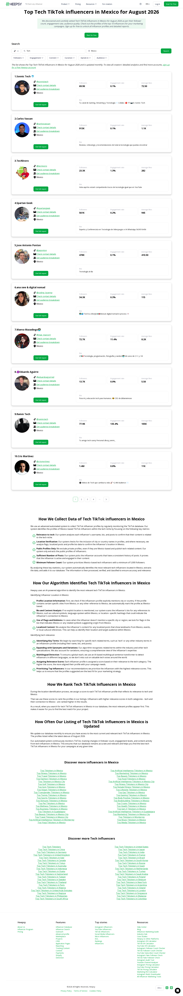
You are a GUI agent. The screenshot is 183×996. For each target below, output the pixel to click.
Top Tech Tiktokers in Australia (51, 866)
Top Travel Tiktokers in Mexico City (51, 817)
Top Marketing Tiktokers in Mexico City (131, 814)
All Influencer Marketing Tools (149, 976)
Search (166, 51)
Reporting (60, 946)
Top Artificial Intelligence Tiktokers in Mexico (131, 770)
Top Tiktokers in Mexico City (51, 781)
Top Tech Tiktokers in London (131, 890)
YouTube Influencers (103, 929)
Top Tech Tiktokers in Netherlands (131, 868)
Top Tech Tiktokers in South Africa (51, 898)
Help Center (142, 927)
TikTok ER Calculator (145, 943)
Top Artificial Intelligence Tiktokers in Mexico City (131, 781)
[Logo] (14, 4)
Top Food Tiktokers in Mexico (131, 778)
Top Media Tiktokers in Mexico (131, 822)
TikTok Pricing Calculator (147, 969)
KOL (96, 939)
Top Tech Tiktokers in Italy (51, 857)
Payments (60, 953)
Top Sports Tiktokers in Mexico (51, 798)
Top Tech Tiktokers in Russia (131, 863)
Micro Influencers (102, 936)
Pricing (78, 4)
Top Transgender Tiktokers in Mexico (51, 792)
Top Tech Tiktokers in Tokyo (51, 863)
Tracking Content (63, 948)
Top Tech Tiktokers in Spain (131, 866)
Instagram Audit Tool (145, 960)
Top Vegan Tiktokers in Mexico (51, 789)
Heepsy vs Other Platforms (148, 939)
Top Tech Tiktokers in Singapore (131, 893)
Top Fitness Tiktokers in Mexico (51, 773)
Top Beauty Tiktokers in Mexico (131, 776)
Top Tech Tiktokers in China (51, 849)
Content (59, 950)
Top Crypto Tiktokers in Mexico (131, 803)
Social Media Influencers (104, 934)
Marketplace (61, 936)
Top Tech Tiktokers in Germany (51, 852)
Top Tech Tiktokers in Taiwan (51, 876)
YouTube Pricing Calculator (148, 967)
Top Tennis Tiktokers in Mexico (51, 795)
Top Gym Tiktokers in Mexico (51, 787)
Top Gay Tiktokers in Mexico (131, 792)
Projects (59, 939)
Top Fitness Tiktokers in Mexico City (131, 784)
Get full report (40, 105)
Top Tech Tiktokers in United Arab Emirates (51, 890)
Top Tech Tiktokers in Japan (131, 849)
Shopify (59, 955)
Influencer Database (64, 927)
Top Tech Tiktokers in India (131, 852)
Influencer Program (25, 929)
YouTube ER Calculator (146, 946)
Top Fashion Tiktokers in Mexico (51, 778)
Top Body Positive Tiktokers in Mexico (131, 798)
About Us (21, 927)
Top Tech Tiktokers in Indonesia (51, 868)
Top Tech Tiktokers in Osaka (51, 871)
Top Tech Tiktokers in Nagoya (51, 893)
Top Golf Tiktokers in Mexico (51, 784)
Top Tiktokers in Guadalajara (51, 811)
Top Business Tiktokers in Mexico (51, 809)
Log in (157, 4)
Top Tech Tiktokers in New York (131, 882)
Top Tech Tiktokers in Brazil (131, 857)
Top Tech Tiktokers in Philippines (51, 896)
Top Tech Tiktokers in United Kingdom (51, 855)
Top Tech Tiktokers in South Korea (131, 860)
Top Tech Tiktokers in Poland (131, 876)
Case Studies (142, 936)
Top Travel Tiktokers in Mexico (51, 776)
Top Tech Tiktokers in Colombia (131, 898)
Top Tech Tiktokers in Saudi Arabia (131, 874)
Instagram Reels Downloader (149, 974)
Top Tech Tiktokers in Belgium (131, 879)
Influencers (99, 943)
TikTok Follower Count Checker (149, 950)
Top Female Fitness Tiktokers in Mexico (131, 787)
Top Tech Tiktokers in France (131, 855)
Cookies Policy (95, 991)
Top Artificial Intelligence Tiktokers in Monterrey (51, 819)
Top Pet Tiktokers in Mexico (51, 803)
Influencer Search (63, 929)
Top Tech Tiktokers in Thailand (51, 882)
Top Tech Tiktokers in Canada (51, 860)
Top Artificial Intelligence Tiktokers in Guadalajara (131, 811)
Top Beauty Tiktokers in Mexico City (51, 814)
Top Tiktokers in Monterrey (131, 817)
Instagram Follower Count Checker (151, 948)
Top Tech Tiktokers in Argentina (131, 885)
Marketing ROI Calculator (147, 972)
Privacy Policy (66, 991)
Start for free (91, 35)
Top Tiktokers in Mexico (51, 770)
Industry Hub (142, 934)
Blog (139, 929)
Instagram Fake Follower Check (149, 955)
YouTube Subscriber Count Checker (151, 953)
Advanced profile (62, 934)
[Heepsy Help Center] (140, 4)
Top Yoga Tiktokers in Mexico (52, 822)
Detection (60, 957)
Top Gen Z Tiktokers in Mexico (131, 809)
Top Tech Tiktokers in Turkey (132, 871)
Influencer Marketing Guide (148, 932)
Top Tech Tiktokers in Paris (52, 885)
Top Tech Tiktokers (51, 846)
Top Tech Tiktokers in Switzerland (51, 874)
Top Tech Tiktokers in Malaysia (131, 896)
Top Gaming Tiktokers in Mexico (131, 795)
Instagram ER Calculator (146, 941)
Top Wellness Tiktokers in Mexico (51, 806)
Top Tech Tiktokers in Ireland (131, 887)
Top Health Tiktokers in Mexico (131, 806)
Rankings (98, 941)
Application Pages (63, 943)
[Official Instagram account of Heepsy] (167, 987)
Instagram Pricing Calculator (148, 965)
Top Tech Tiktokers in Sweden (51, 879)
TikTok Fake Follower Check (148, 957)
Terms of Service (80, 991)
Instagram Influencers (103, 927)
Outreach (59, 932)
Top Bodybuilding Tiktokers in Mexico (131, 800)
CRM (58, 941)
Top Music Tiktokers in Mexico (131, 819)
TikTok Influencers (102, 932)
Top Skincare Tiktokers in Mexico (51, 800)
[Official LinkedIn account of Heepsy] (171, 987)
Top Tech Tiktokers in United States (131, 846)
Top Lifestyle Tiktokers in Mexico (131, 789)
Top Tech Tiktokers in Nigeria (51, 887)
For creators (107, 4)
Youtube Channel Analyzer (147, 962)
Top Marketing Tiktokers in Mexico (131, 773)
